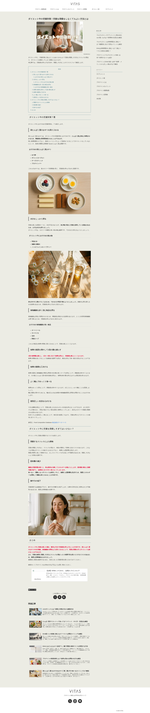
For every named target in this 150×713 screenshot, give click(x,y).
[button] (64, 597)
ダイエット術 (33, 589)
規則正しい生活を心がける (40, 97)
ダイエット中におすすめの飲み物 (44, 82)
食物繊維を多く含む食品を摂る (42, 84)
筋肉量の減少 (37, 105)
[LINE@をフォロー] (80, 701)
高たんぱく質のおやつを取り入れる (43, 74)
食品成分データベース (59, 422)
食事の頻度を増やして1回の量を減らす (44, 89)
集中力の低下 (37, 107)
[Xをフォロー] (70, 701)
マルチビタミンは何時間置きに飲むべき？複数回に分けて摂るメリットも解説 (109, 43)
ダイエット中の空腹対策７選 (40, 72)
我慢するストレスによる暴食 (41, 102)
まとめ (34, 110)
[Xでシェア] (55, 597)
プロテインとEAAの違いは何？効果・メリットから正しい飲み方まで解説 (109, 63)
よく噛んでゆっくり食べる (40, 94)
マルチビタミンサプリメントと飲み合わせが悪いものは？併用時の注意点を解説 (109, 36)
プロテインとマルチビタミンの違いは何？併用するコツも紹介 (108, 56)
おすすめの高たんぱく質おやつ (43, 77)
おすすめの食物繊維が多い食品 (43, 87)
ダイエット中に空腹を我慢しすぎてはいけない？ (45, 99)
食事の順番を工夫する (39, 92)
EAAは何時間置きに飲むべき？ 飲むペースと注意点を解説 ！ (109, 50)
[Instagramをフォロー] (75, 701)
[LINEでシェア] (59, 597)
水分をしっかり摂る (39, 79)
